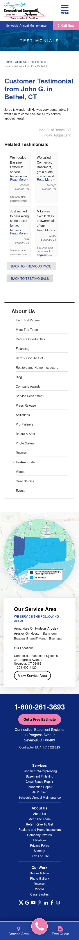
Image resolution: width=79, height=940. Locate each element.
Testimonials (25, 462)
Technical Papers (28, 320)
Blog (19, 377)
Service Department (29, 396)
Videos (20, 471)
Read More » (19, 179)
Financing (22, 348)
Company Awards (28, 386)
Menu (64, 13)
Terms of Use (39, 856)
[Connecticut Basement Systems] (24, 10)
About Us (23, 311)
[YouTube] (33, 902)
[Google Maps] (27, 902)
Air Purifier (39, 792)
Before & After (25, 433)
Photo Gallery (25, 443)
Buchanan (56, 638)
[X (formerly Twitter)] (21, 902)
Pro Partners (24, 424)
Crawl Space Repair (39, 781)
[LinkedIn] (45, 902)
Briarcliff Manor (37, 638)
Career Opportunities (30, 339)
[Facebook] (51, 902)
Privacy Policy (39, 845)
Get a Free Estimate (39, 719)
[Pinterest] (39, 902)
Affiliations (23, 415)
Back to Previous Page (31, 266)
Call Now (67, 25)
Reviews (21, 452)
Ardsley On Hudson (27, 633)
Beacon (19, 638)
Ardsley (52, 628)
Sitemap (39, 850)
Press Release (26, 405)
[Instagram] (58, 902)
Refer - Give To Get (29, 358)
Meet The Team (27, 329)
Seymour (42, 255)
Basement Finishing (39, 776)
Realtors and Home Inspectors (37, 367)
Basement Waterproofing (39, 771)
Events (20, 490)
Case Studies (25, 481)
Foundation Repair (39, 787)
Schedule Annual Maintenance (26, 25)
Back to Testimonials (30, 278)
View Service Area (32, 675)
